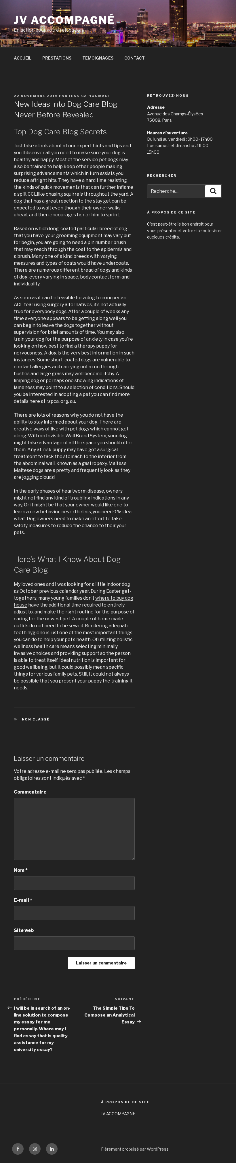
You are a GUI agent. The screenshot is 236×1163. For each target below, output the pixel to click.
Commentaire (30, 792)
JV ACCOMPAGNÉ (64, 20)
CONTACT (134, 58)
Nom (21, 870)
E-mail (23, 900)
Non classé (36, 719)
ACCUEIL (22, 58)
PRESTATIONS (56, 58)
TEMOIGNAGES (97, 58)
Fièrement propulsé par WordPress (135, 1149)
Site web (24, 930)
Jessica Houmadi (89, 96)
